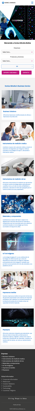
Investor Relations (9, 384)
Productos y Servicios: (17, 57)
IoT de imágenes (8, 365)
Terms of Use (17, 405)
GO (17, 66)
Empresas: (17, 48)
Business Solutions (9, 356)
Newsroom (6, 382)
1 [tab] (17, 35)
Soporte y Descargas (10, 72)
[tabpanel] (17, 31)
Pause (11, 35)
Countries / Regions (9, 390)
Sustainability (7, 386)
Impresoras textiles (9, 368)
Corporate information (10, 379)
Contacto (26, 72)
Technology (6, 388)
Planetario (6, 370)
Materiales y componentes (11, 363)
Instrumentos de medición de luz (13, 361)
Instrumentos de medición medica (14, 359)
